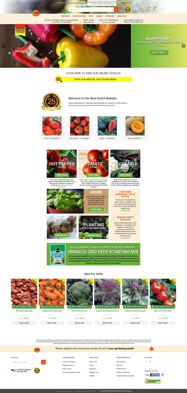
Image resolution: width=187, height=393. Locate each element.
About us (119, 365)
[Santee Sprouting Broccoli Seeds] (135, 292)
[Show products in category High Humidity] (135, 126)
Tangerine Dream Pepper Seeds (52, 311)
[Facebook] (146, 361)
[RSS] (150, 361)
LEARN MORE (125, 210)
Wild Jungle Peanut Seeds (24, 311)
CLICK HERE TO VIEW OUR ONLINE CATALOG (93, 73)
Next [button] (184, 46)
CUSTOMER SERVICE (133, 20)
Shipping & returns (68, 365)
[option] (93, 46)
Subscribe (43, 362)
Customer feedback (69, 362)
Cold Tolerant (52, 138)
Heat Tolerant (107, 138)
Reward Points (121, 369)
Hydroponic (109, 16)
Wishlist (92, 376)
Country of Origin (79, 16)
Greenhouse (121, 16)
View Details (93, 235)
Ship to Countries (109, 20)
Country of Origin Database (65, 186)
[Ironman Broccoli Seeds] (79, 292)
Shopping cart (94, 372)
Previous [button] (3, 46)
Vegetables (65, 16)
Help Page (88, 20)
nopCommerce (67, 391)
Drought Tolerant (80, 138)
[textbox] (91, 9)
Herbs (91, 16)
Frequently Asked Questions (126, 376)
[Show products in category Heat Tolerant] (107, 126)
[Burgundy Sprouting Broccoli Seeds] (107, 292)
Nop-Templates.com (90, 391)
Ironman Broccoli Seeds (79, 311)
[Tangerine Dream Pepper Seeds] (52, 292)
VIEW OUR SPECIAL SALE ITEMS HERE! (95, 79)
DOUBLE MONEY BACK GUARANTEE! (62, 20)
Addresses (93, 369)
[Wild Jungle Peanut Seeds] (24, 292)
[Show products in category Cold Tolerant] (52, 126)
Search (116, 9)
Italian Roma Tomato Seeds (163, 311)
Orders (92, 365)
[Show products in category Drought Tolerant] (80, 126)
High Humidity (135, 138)
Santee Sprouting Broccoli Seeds (135, 311)
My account (140, 11)
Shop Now (159, 52)
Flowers (99, 16)
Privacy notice (67, 369)
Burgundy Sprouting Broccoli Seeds (107, 311)
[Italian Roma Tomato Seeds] (163, 292)
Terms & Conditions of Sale (71, 372)
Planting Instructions (123, 372)
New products (121, 362)
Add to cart (24, 323)
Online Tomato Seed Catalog (93, 180)
